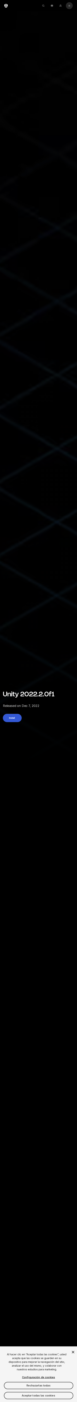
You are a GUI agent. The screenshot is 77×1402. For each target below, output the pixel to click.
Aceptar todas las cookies (38, 1395)
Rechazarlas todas (38, 1385)
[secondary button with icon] (69, 5)
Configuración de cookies (38, 1377)
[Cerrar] (73, 1352)
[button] (12, 718)
